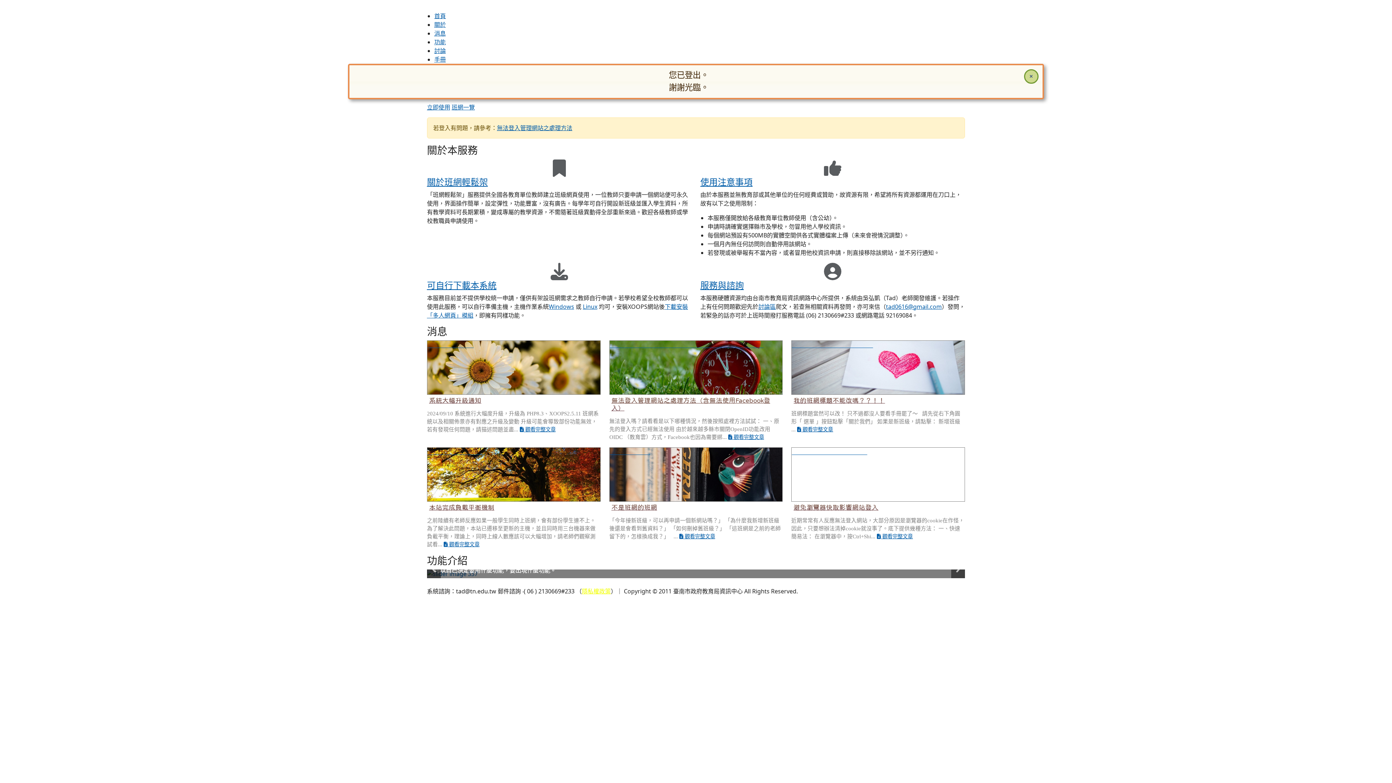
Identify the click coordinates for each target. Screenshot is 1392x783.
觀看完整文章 (540, 429)
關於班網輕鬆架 (457, 182)
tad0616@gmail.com (914, 307)
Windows (561, 307)
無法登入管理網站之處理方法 (534, 128)
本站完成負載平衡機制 (461, 507)
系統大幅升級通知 (455, 400)
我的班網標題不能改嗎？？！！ (839, 400)
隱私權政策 (596, 591)
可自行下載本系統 (462, 285)
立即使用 (438, 107)
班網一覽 (463, 107)
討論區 (767, 307)
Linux (590, 307)
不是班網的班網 (634, 507)
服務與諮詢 (722, 285)
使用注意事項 (726, 182)
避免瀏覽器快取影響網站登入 (836, 507)
